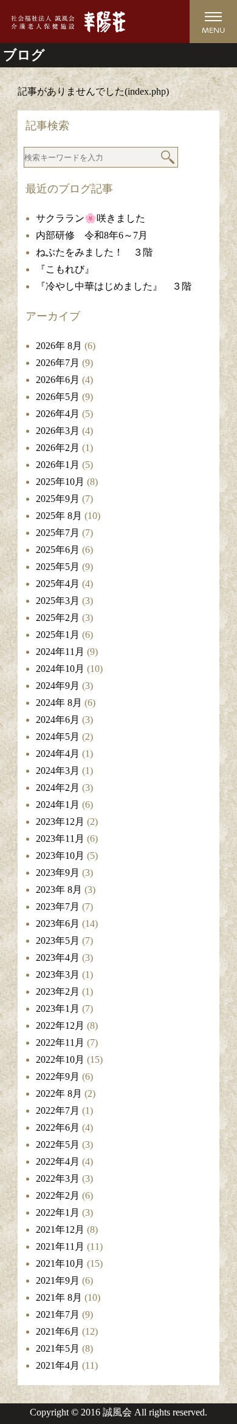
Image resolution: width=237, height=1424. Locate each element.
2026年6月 (58, 380)
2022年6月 (58, 1127)
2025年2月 (58, 617)
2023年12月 (60, 821)
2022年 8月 (59, 1093)
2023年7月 (58, 906)
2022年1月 (58, 1212)
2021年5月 (58, 1348)
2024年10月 (60, 668)
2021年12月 (60, 1229)
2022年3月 (58, 1178)
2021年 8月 (59, 1297)
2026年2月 (58, 447)
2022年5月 (58, 1144)
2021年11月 (60, 1246)
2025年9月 (58, 498)
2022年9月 (58, 1076)
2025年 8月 (59, 515)
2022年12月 (60, 1025)
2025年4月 (58, 583)
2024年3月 (58, 770)
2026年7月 (58, 363)
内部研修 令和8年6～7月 (92, 235)
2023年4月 (58, 957)
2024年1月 (58, 804)
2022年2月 (58, 1195)
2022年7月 (58, 1110)
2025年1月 (58, 634)
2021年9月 (58, 1280)
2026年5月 (58, 397)
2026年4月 (58, 414)
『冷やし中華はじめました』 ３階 (113, 286)
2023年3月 (58, 974)
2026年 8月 (59, 346)
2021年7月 (58, 1314)
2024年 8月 (59, 702)
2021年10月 (60, 1263)
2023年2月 (58, 991)
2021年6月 (58, 1331)
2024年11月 (60, 651)
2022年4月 (58, 1161)
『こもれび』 (65, 269)
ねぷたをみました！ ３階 (94, 252)
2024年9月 (58, 685)
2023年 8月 (59, 889)
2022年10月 (60, 1059)
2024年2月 (58, 787)
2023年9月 (58, 872)
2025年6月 (58, 549)
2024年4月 (58, 753)
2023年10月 (60, 855)
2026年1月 (58, 464)
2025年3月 (58, 600)
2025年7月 (58, 532)
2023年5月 (58, 940)
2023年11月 (60, 838)
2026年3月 (58, 431)
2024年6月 (58, 719)
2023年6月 (58, 923)
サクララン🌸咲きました (90, 218)
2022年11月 (60, 1042)
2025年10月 (60, 481)
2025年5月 (58, 566)
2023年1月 (58, 1008)
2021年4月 (58, 1365)
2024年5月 (58, 736)
